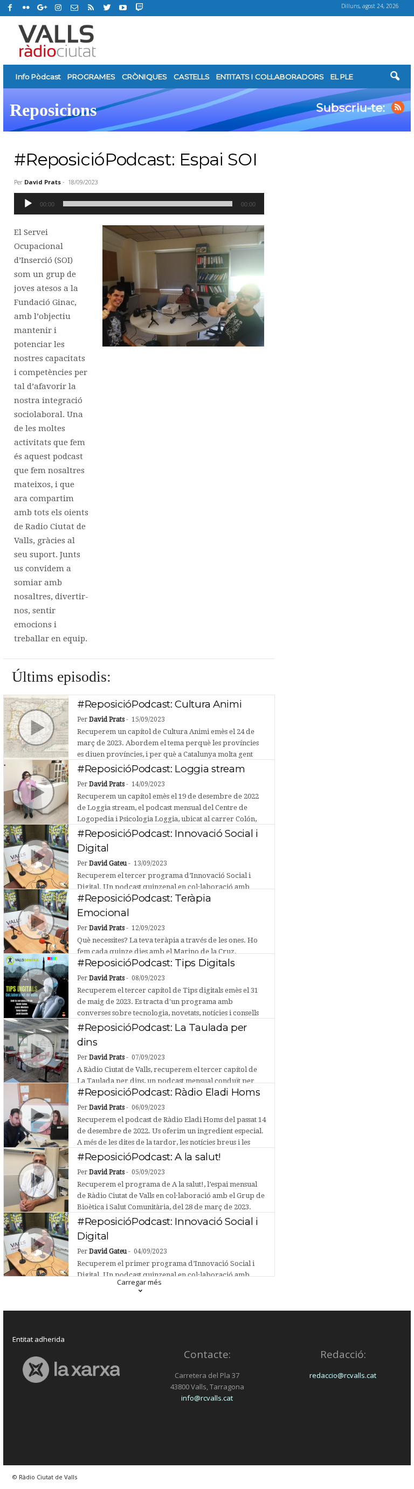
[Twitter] (106, 8)
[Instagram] (58, 8)
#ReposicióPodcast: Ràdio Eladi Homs (168, 1092)
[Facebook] (9, 8)
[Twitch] (138, 6)
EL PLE (341, 76)
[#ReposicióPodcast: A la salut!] (36, 1180)
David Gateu (108, 863)
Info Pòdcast (38, 76)
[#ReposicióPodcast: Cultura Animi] (36, 727)
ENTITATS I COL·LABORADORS (270, 76)
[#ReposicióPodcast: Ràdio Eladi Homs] (36, 1115)
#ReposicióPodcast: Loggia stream (162, 769)
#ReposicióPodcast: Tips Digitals (155, 963)
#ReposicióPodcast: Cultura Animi (159, 704)
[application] (139, 203)
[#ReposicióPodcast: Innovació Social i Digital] (36, 857)
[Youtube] (122, 8)
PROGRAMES (91, 76)
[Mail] (74, 8)
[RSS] (90, 8)
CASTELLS (192, 76)
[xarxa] (71, 1369)
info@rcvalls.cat (207, 1398)
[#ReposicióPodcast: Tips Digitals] (36, 986)
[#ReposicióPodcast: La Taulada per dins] (36, 1051)
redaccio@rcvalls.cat (342, 1375)
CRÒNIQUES (144, 76)
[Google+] (42, 8)
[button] (394, 76)
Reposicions (53, 110)
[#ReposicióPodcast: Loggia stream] (36, 792)
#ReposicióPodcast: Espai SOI (135, 159)
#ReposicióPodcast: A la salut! (149, 1157)
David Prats (42, 182)
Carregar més (139, 1282)
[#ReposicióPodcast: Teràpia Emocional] (36, 921)
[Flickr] (25, 8)
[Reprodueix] (28, 203)
